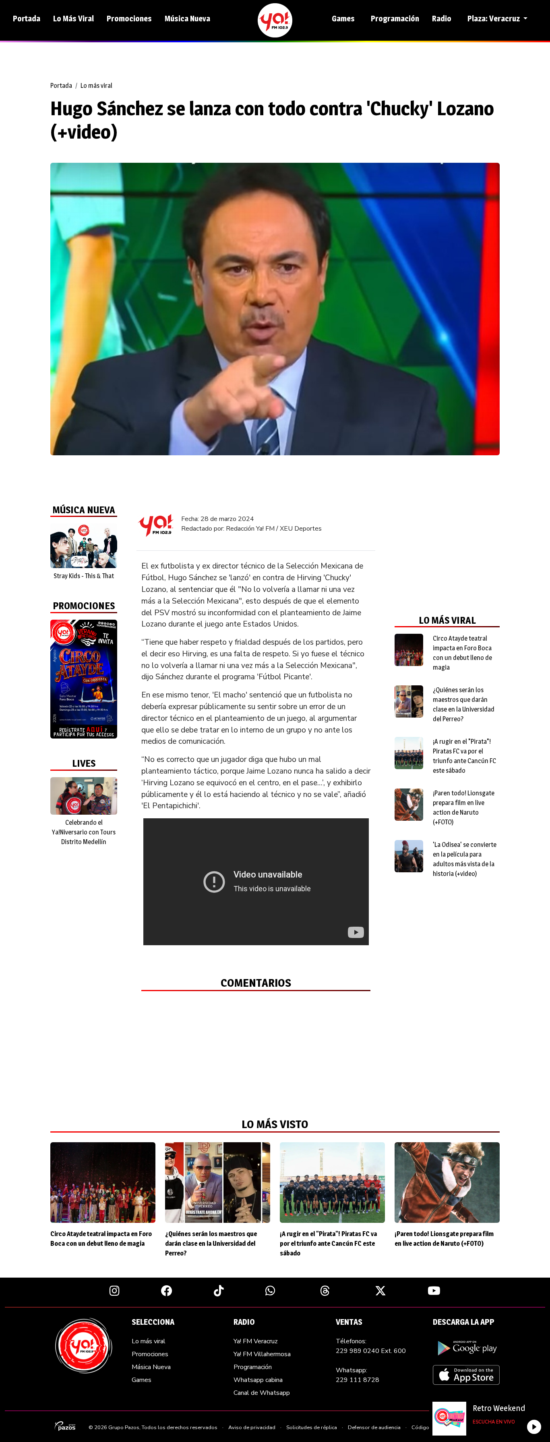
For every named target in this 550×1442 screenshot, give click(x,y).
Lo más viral (96, 85)
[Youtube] (434, 1290)
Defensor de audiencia (374, 1427)
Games (343, 18)
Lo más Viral (73, 18)
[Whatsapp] (270, 1290)
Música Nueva (187, 18)
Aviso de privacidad (251, 1427)
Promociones (129, 18)
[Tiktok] (218, 1290)
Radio (441, 18)
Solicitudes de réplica (311, 1427)
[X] (380, 1290)
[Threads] (325, 1290)
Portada (26, 18)
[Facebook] (167, 1290)
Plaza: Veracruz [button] (494, 18)
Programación (395, 18)
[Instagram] (114, 1290)
